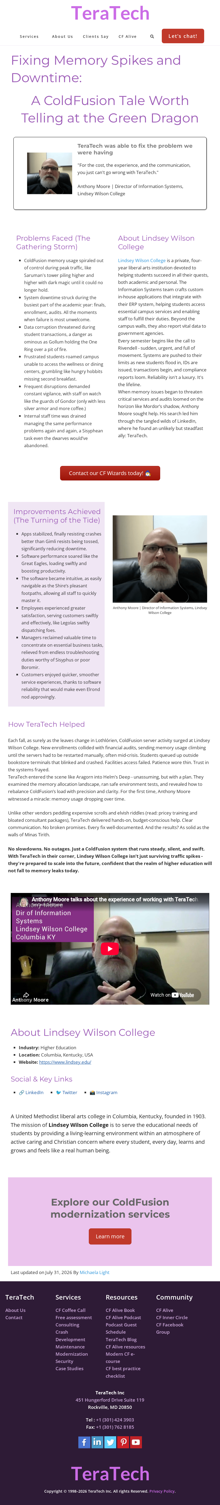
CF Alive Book (120, 1310)
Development (70, 1339)
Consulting (67, 1325)
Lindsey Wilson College (142, 260)
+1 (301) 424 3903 (115, 1420)
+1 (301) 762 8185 (115, 1427)
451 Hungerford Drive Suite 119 (110, 1400)
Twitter (70, 1092)
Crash (62, 1332)
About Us (15, 1310)
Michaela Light (94, 1272)
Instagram (107, 1092)
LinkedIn (34, 1092)
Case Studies (69, 1368)
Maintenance (70, 1347)
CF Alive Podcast (123, 1317)
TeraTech (110, 13)
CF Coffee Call (71, 1310)
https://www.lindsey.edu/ (65, 1062)
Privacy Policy (162, 1491)
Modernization (72, 1354)
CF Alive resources (125, 1347)
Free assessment (74, 1317)
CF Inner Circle (172, 1317)
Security (64, 1361)
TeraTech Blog (121, 1339)
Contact (14, 1317)
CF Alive (164, 1310)
